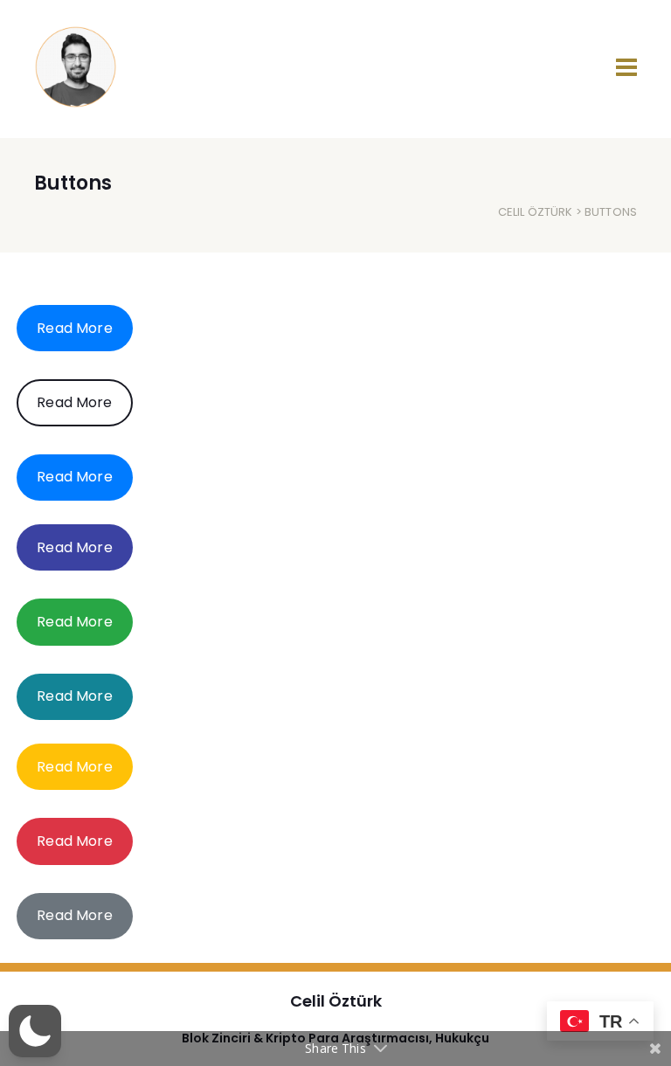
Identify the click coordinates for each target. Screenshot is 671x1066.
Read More (74, 328)
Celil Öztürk (535, 212)
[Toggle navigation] (626, 67)
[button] (35, 1031)
